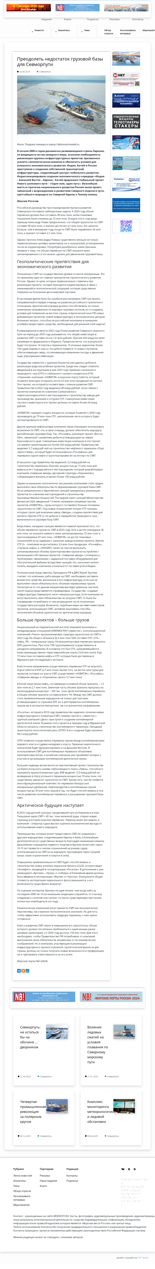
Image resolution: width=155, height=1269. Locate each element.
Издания (46, 19)
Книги (67, 19)
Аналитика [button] (64, 30)
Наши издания (48, 1180)
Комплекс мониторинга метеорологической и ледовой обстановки (98, 1111)
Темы (16, 1186)
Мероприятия (21, 1205)
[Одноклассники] (23, 971)
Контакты (137, 19)
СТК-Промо (143, 1257)
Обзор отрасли (108, 32)
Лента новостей (22, 1175)
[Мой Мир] (27, 971)
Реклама (115, 19)
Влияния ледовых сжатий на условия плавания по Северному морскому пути (97, 1044)
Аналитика (19, 1180)
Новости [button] (39, 30)
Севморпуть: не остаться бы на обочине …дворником (30, 1037)
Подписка (92, 19)
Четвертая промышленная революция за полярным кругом (31, 1111)
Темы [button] (87, 30)
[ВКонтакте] (19, 971)
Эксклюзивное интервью (128, 32)
